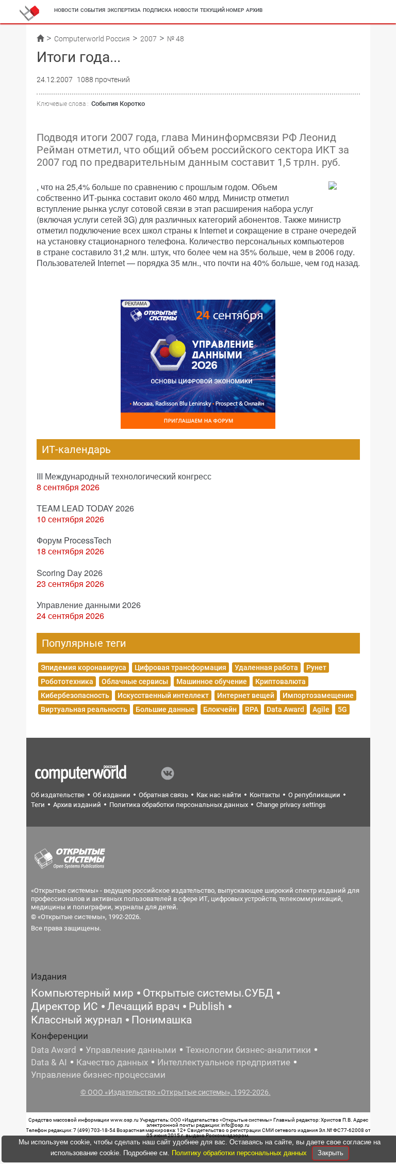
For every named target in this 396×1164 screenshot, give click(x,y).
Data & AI (49, 1062)
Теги (38, 805)
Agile (320, 709)
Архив (254, 10)
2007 (148, 39)
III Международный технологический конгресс (124, 476)
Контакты (265, 795)
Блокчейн (220, 709)
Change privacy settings (291, 805)
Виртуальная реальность (84, 709)
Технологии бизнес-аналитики (248, 1050)
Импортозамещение (318, 695)
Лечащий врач (143, 1006)
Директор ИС (64, 1006)
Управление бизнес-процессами (98, 1074)
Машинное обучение (211, 681)
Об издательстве (58, 795)
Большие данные (165, 709)
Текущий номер (222, 10)
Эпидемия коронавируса (83, 667)
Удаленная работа (266, 667)
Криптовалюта (280, 681)
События (92, 10)
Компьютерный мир (82, 993)
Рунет (316, 667)
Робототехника (67, 681)
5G (342, 709)
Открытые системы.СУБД (208, 993)
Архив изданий (77, 805)
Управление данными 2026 (89, 605)
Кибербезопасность (75, 695)
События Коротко (118, 103)
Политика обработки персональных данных (178, 805)
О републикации (314, 795)
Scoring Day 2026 (70, 573)
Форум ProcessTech (74, 540)
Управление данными (131, 1050)
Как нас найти (218, 795)
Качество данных (112, 1062)
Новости (66, 10)
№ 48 (175, 39)
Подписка (157, 10)
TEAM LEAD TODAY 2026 (85, 508)
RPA (251, 709)
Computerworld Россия (92, 39)
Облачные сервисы (135, 681)
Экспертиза (124, 10)
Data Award (285, 709)
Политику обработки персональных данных (240, 1153)
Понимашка (161, 1020)
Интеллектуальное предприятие (223, 1062)
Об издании (111, 795)
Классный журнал (76, 1020)
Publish (207, 1006)
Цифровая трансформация (180, 667)
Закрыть (330, 1153)
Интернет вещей (245, 695)
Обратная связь (163, 795)
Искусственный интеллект (163, 695)
